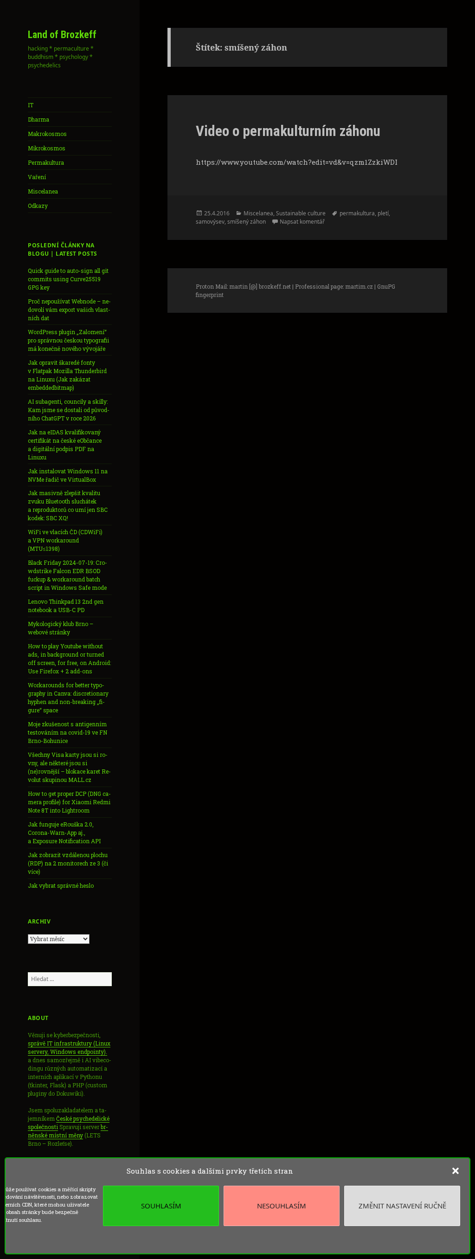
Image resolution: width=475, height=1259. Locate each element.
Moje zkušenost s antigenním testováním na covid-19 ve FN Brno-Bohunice (67, 732)
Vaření (37, 177)
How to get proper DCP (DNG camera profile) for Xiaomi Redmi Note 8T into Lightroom (69, 802)
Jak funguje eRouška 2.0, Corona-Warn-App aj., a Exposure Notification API (64, 832)
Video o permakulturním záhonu (288, 131)
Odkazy (38, 205)
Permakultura (46, 162)
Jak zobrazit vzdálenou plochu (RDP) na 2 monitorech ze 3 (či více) (68, 863)
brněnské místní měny (68, 1131)
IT (30, 105)
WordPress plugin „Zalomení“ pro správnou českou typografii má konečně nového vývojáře (68, 340)
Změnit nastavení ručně (402, 1205)
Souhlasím (161, 1205)
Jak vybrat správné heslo (61, 885)
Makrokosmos (47, 133)
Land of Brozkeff (62, 34)
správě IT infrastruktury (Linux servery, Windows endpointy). (69, 1047)
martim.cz (359, 286)
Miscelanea (43, 191)
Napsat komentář (302, 222)
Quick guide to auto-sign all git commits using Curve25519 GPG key (68, 279)
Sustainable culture (301, 213)
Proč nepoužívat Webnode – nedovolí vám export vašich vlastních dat (69, 309)
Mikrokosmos (46, 148)
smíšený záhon (246, 222)
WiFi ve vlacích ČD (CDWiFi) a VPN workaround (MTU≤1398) (65, 540)
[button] (455, 1170)
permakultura (357, 213)
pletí (383, 213)
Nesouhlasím (281, 1205)
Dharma (38, 119)
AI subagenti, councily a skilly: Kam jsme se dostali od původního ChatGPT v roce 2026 (68, 410)
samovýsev (210, 222)
